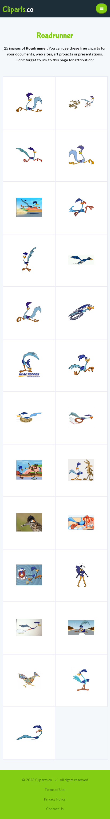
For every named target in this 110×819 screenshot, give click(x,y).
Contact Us (55, 809)
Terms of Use (55, 789)
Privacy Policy (55, 799)
